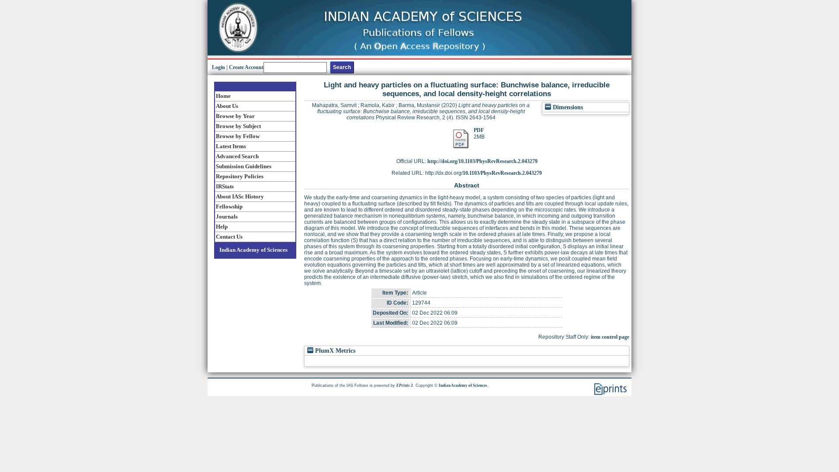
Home (223, 96)
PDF (479, 130)
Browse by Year (235, 116)
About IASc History (240, 196)
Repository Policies (239, 176)
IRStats (225, 186)
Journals (227, 216)
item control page (610, 337)
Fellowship (229, 206)
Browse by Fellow (238, 136)
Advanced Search (237, 156)
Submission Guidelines (243, 166)
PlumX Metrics (334, 350)
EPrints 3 (404, 385)
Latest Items (231, 146)
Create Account (246, 67)
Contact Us (229, 236)
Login (218, 67)
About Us (227, 106)
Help (222, 226)
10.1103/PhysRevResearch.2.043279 (502, 173)
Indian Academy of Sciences (253, 249)
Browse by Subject (238, 126)
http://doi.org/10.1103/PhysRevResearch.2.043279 (482, 161)
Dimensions (567, 107)
